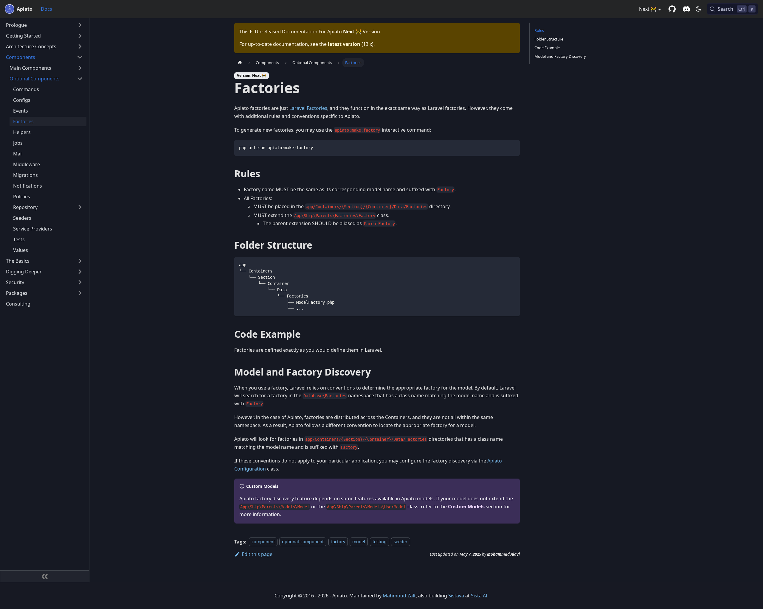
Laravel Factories (308, 108)
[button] (44, 25)
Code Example (547, 47)
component (263, 542)
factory (338, 542)
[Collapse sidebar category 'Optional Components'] (79, 78)
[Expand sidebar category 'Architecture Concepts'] (79, 46)
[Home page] (240, 62)
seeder (400, 542)
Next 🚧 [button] (648, 9)
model (358, 542)
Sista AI (479, 595)
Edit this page (257, 554)
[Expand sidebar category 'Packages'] (79, 293)
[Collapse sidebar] (44, 576)
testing (380, 542)
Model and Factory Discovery (560, 56)
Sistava (456, 595)
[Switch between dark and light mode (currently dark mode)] (698, 9)
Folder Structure (548, 39)
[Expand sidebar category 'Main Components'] (79, 68)
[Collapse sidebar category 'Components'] (79, 57)
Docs (46, 9)
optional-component (303, 542)
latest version (344, 44)
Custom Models (466, 506)
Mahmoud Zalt (399, 595)
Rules (539, 30)
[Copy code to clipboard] (512, 147)
